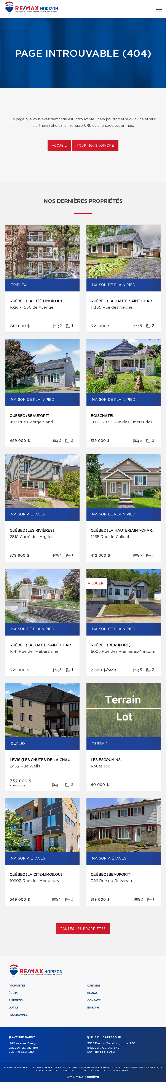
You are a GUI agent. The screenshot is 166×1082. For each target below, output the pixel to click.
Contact (94, 1000)
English (93, 1007)
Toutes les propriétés (83, 928)
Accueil (59, 145)
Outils (14, 1007)
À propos (16, 1000)
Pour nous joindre (95, 145)
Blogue (93, 993)
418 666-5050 (104, 1052)
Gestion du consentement (112, 1070)
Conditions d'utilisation (76, 1070)
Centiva (92, 1076)
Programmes (18, 1015)
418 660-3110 (24, 1052)
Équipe (14, 993)
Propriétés (17, 985)
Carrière (94, 985)
